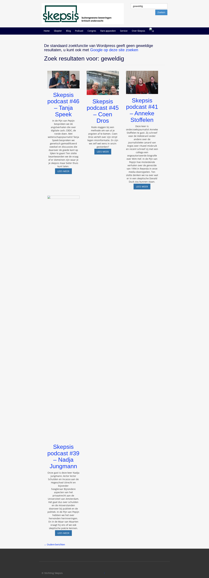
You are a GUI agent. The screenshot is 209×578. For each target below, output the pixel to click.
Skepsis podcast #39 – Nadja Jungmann (63, 456)
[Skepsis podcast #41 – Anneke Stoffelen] (142, 80)
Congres (92, 31)
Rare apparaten (108, 31)
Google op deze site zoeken (114, 50)
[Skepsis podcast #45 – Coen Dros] (103, 81)
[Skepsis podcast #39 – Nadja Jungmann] (63, 316)
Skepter (58, 31)
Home (47, 31)
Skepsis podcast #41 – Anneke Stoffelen (142, 110)
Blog (68, 31)
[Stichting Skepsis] (83, 13)
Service (124, 31)
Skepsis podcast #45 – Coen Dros (103, 111)
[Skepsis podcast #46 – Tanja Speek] (63, 78)
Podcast (79, 31)
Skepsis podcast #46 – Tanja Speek (63, 105)
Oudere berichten (54, 544)
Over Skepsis (138, 31)
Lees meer (64, 172)
